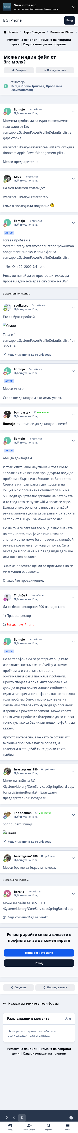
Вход (39, 963)
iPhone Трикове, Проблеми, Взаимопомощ (36, 88)
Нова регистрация (39, 953)
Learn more (8, 7)
